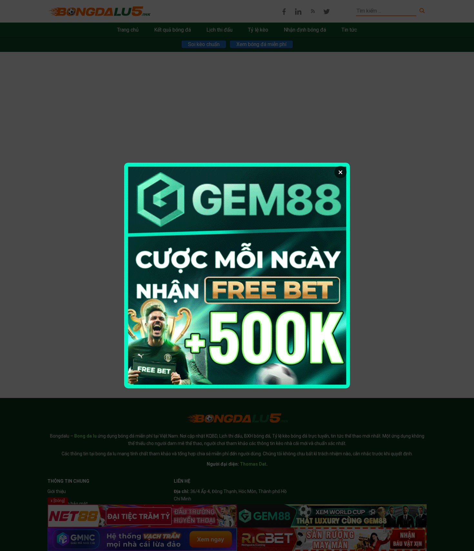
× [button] (340, 172)
